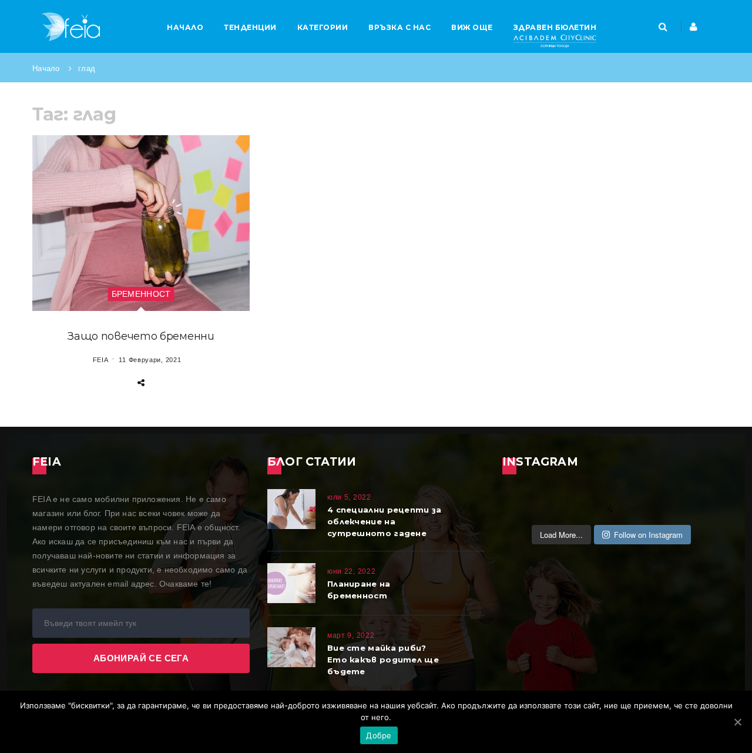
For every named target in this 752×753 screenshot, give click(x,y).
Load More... (561, 534)
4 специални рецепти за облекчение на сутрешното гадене (384, 521)
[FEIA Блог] (70, 26)
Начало (46, 68)
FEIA (101, 359)
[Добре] (737, 722)
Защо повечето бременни (141, 336)
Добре (378, 735)
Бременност (141, 294)
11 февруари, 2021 (150, 359)
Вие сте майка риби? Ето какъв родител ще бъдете (383, 659)
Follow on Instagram (648, 534)
